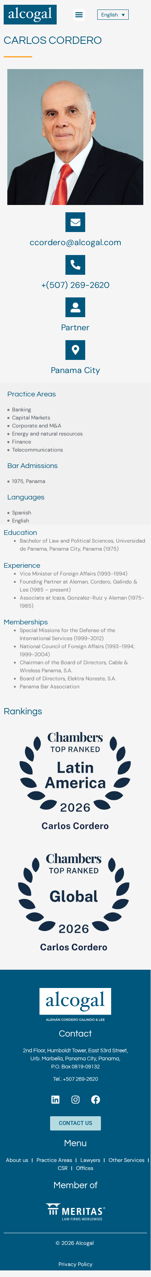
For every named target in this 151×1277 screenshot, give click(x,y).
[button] (79, 15)
